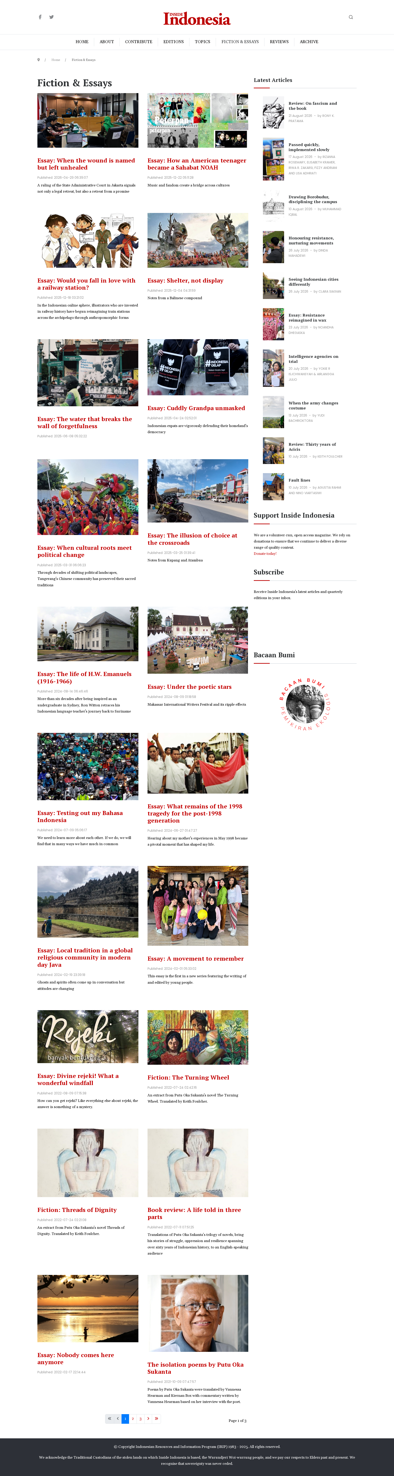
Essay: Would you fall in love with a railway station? (86, 283)
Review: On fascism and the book (313, 105)
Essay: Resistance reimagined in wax (307, 317)
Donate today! (265, 553)
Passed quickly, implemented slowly (309, 147)
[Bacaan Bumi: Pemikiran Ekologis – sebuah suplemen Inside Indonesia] (305, 703)
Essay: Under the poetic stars (190, 686)
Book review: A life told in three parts (194, 1213)
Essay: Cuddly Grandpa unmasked (196, 408)
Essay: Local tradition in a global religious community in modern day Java (85, 957)
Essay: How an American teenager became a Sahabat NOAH (197, 163)
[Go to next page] (148, 1419)
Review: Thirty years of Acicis (312, 446)
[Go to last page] (156, 1419)
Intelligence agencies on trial (313, 359)
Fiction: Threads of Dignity (77, 1210)
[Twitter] (51, 17)
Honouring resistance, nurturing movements (311, 240)
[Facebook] (40, 17)
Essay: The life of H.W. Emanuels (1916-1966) (84, 677)
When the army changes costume (313, 405)
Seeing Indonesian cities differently (314, 281)
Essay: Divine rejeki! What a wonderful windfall (78, 1079)
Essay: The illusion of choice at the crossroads (192, 538)
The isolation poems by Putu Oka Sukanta (196, 1368)
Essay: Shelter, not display (185, 280)
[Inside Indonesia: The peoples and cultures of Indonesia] (197, 17)
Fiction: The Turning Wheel (188, 1077)
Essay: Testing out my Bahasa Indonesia (80, 816)
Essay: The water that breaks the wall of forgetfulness (84, 422)
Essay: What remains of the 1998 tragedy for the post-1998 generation (195, 813)
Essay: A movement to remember (196, 958)
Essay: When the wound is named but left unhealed (86, 163)
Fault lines (299, 480)
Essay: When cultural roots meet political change (84, 551)
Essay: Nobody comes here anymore (75, 1358)
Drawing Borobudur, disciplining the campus (313, 199)
